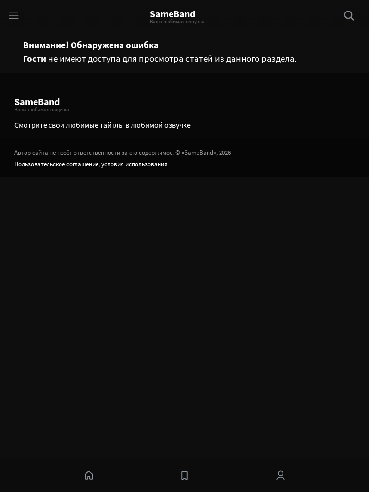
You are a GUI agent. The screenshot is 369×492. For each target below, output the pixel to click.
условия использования (134, 164)
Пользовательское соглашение (56, 164)
